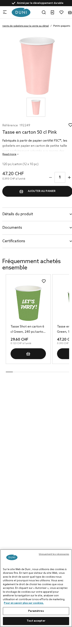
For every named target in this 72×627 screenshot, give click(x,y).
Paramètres (36, 611)
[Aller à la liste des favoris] (61, 12)
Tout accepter (36, 620)
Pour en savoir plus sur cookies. (24, 603)
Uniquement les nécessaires (54, 554)
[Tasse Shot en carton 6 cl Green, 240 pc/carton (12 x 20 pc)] (28, 303)
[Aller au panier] (70, 12)
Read (9, 154)
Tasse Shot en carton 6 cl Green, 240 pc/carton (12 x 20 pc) (28, 329)
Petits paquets (61, 26)
